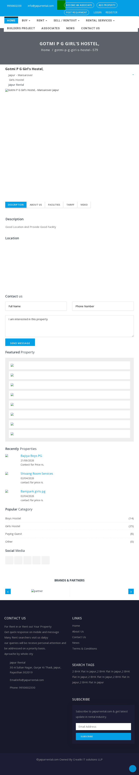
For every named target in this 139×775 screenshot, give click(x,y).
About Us (36, 204)
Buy (25, 20)
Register (111, 12)
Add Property (107, 5)
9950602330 (14, 5)
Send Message (20, 343)
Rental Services (99, 20)
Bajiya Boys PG (31, 456)
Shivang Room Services (37, 473)
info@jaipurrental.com (41, 5)
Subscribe (87, 736)
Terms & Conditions (84, 648)
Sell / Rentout (66, 20)
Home (11, 20)
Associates (50, 28)
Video (84, 204)
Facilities (54, 204)
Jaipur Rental (16, 84)
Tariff (70, 204)
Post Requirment (76, 12)
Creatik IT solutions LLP (88, 759)
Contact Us (90, 28)
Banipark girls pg (33, 491)
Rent (41, 20)
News (70, 28)
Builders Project (21, 28)
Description (16, 204)
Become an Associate (79, 5)
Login (97, 12)
